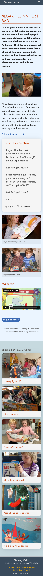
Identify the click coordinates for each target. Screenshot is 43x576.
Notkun (18, 568)
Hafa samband (26, 568)
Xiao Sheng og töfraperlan (16, 513)
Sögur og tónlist (11, 319)
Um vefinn (11, 568)
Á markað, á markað (13, 447)
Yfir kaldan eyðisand (14, 480)
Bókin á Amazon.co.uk (13, 134)
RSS (33, 568)
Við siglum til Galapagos (16, 545)
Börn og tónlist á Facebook (21, 570)
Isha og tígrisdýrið (12, 381)
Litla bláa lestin (11, 414)
